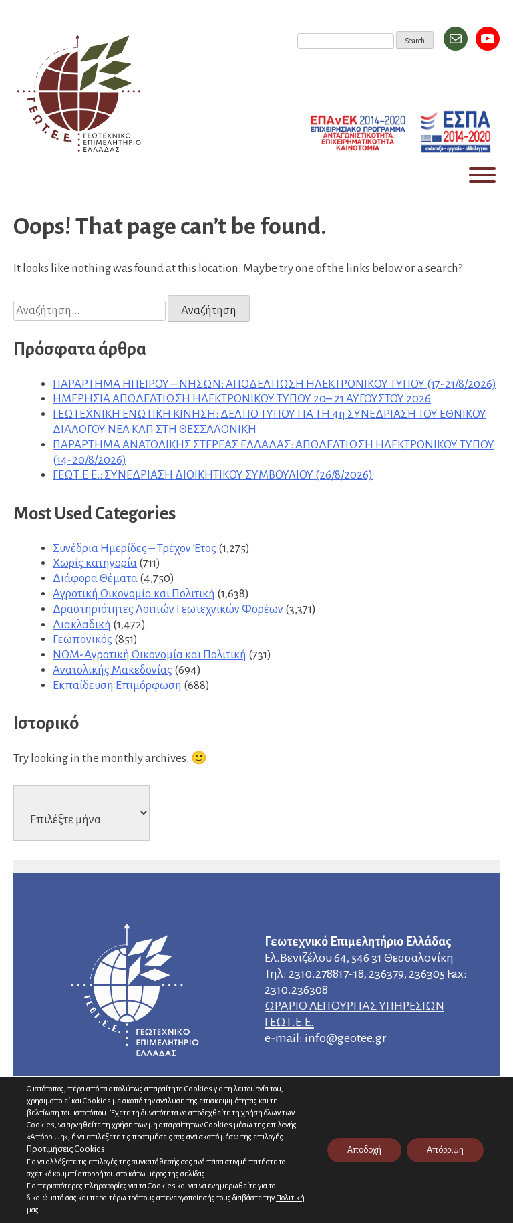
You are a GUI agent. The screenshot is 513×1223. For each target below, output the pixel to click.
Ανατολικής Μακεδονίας (112, 670)
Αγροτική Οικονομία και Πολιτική (134, 593)
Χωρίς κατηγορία (95, 563)
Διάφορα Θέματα (95, 578)
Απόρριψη (445, 1150)
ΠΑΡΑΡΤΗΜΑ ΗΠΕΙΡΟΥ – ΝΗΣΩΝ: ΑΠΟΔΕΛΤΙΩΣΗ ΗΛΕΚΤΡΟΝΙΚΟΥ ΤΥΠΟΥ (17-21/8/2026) (274, 384)
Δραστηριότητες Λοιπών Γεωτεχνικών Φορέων (168, 609)
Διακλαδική (82, 624)
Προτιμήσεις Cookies (66, 1149)
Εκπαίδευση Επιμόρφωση (117, 685)
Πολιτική (290, 1198)
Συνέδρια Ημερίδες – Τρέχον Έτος (134, 548)
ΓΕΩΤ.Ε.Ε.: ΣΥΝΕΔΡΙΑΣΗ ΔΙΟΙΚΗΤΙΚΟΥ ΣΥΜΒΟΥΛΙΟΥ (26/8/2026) (213, 474)
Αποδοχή (364, 1150)
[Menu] (482, 175)
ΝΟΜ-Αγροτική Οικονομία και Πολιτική (149, 654)
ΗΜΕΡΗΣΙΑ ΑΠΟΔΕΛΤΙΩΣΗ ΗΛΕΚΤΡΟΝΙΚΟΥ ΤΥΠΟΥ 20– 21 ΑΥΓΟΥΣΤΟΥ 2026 (242, 398)
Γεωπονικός (82, 639)
